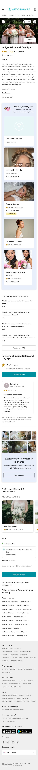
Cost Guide (12, 687)
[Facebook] (3, 742)
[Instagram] (17, 742)
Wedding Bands (19, 617)
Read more (6, 93)
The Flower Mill (10, 526)
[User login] (35, 9)
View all (30, 40)
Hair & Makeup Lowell (24, 566)
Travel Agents (22, 632)
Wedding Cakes (21, 620)
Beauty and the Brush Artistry (15, 273)
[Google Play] (24, 733)
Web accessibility (16, 661)
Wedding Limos (7, 624)
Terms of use (6, 658)
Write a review (19, 375)
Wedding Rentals (22, 613)
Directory (5, 669)
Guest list (30, 681)
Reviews (13, 669)
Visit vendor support (8, 721)
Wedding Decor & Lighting (10, 628)
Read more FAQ (19, 348)
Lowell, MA (9, 55)
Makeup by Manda (14, 170)
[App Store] (9, 733)
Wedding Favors (22, 636)
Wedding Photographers (10, 601)
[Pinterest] (13, 742)
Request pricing (19, 575)
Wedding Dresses (8, 620)
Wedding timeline (23, 698)
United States (11, 752)
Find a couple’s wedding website (13, 710)
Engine (4, 687)
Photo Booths (6, 617)
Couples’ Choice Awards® (26, 669)
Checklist (22, 681)
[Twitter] (8, 742)
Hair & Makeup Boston (9, 566)
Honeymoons (31, 701)
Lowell (12, 15)
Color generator (7, 701)
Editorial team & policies (10, 651)
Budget (4, 684)
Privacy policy (17, 658)
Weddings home (7, 648)
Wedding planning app (9, 695)
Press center (13, 655)
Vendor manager (14, 684)
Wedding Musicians (21, 624)
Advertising (23, 655)
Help (19, 687)
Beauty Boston (12, 204)
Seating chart (26, 684)
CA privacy (5, 661)
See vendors (19, 475)
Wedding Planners (8, 605)
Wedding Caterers (23, 605)
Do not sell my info (30, 658)
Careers (4, 655)
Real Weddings (20, 701)
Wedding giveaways (8, 698)
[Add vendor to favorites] (34, 21)
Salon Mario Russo (14, 241)
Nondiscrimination (26, 651)
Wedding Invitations (8, 632)
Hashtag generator (25, 695)
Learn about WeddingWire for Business (15, 718)
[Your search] (3, 21)
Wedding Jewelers (8, 636)
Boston (4, 15)
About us (18, 648)
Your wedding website (9, 681)
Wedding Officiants (8, 613)
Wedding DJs (25, 601)
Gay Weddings (6, 672)
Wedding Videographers (23, 609)
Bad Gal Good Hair (14, 139)
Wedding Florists (7, 609)
